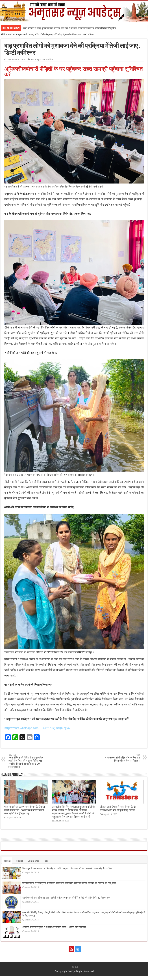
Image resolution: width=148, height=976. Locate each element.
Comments (33, 860)
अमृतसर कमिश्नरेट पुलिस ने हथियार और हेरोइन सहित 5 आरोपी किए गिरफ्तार (54, 927)
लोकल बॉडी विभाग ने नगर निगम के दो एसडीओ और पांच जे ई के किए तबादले (118, 808)
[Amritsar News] (74, 11)
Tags (45, 860)
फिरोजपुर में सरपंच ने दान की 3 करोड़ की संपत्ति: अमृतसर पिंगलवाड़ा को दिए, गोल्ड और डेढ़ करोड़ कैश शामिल (67, 868)
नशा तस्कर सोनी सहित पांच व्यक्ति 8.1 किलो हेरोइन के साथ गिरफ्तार (122, 758)
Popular (19, 860)
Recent (7, 860)
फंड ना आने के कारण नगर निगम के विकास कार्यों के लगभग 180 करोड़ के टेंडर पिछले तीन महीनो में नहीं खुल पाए (24, 810)
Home (6, 34)
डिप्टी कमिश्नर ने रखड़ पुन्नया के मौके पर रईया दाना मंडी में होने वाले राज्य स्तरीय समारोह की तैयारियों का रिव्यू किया (69, 28)
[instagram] (78, 949)
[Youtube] (71, 949)
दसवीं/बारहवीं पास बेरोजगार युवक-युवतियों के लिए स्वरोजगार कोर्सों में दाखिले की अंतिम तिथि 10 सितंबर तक (66, 897)
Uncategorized (19, 34)
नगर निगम (49, 59)
